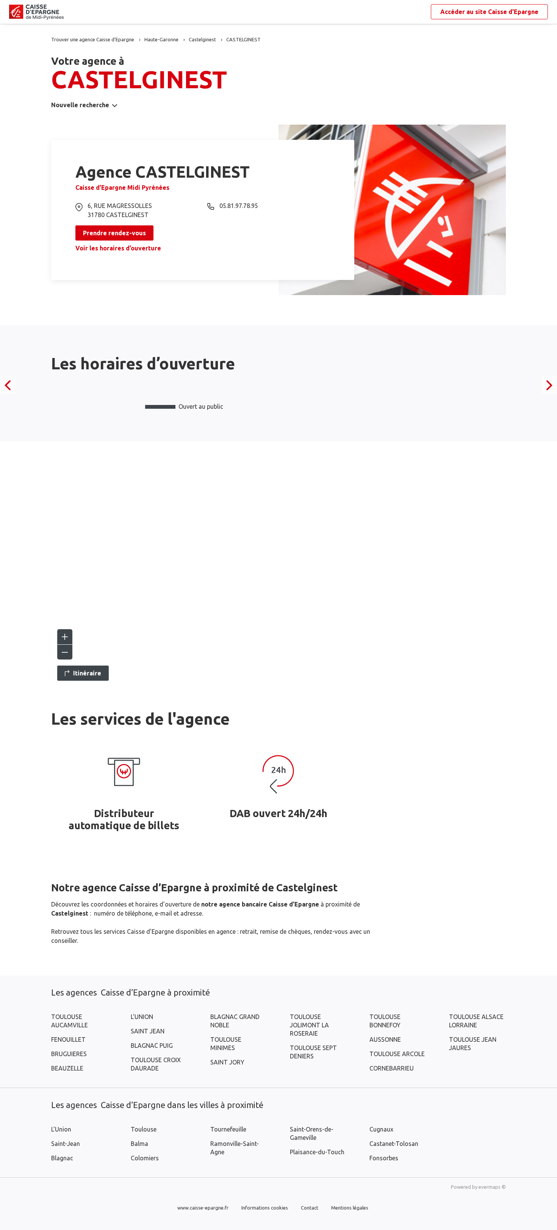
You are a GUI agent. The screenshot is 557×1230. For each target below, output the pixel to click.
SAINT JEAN (147, 1031)
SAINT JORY (227, 1062)
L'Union (61, 1129)
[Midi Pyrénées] (15, 12)
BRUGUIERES (69, 1053)
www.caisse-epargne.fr (202, 1207)
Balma (139, 1143)
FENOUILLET (68, 1039)
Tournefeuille (228, 1129)
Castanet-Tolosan (393, 1143)
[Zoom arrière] (64, 652)
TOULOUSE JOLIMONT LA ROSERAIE (309, 1025)
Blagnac (62, 1158)
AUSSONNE (385, 1039)
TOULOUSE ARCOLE (397, 1053)
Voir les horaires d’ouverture (118, 248)
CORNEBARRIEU (391, 1068)
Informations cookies (264, 1207)
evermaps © (492, 1186)
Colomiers (145, 1158)
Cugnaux (381, 1129)
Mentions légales (349, 1207)
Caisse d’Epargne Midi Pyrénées (122, 187)
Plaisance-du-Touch (317, 1152)
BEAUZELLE (67, 1068)
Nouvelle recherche (80, 105)
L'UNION (142, 1016)
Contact (309, 1207)
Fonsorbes (383, 1158)
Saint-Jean (65, 1143)
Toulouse (143, 1129)
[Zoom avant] (64, 636)
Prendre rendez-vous (114, 233)
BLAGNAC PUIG (152, 1045)
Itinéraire (87, 673)
